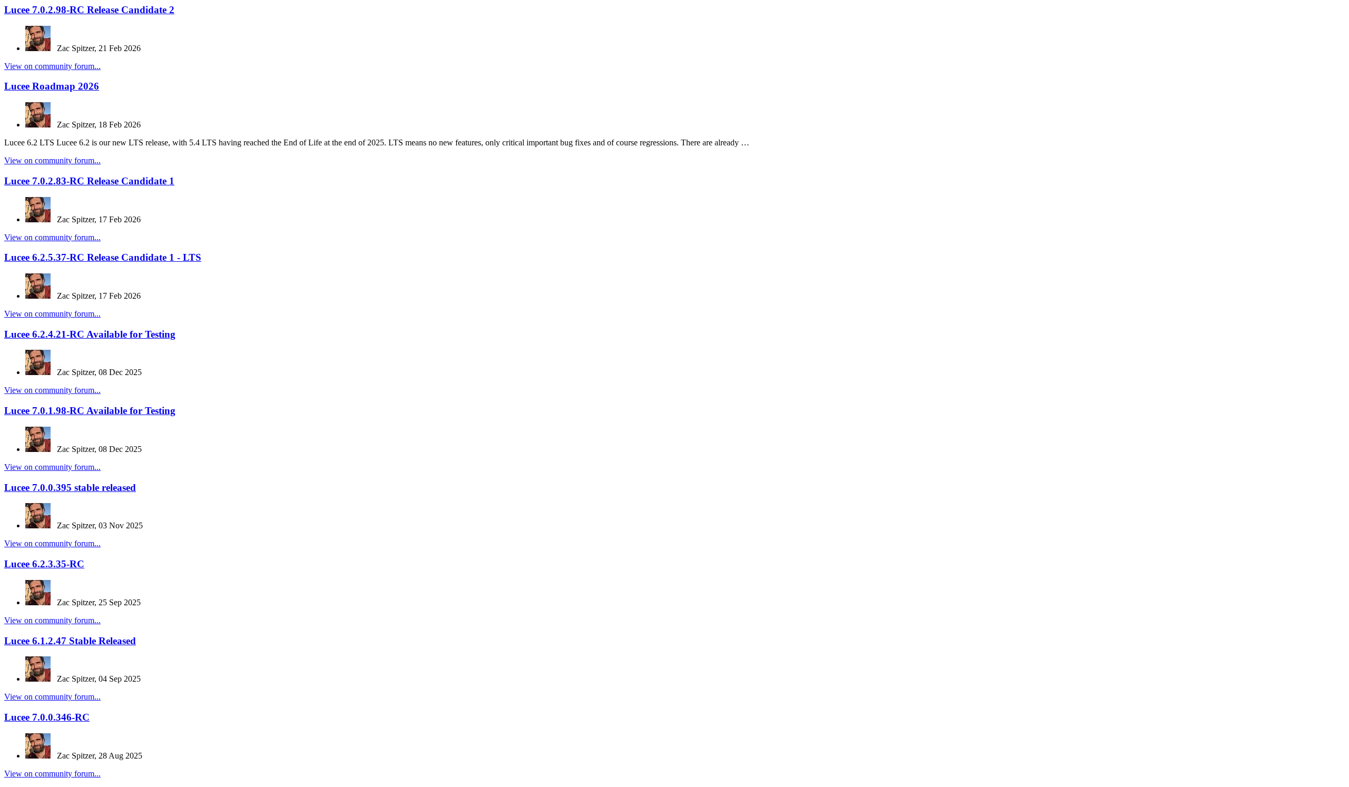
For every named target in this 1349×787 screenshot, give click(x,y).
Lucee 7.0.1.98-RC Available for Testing (89, 410)
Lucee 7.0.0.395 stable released (70, 487)
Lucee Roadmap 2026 (51, 86)
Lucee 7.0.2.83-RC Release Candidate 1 (89, 180)
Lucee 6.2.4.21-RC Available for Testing (89, 334)
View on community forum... (52, 66)
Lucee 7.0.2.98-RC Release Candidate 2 (89, 9)
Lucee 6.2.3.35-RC (44, 563)
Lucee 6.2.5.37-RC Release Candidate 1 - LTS (102, 257)
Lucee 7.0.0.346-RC (47, 717)
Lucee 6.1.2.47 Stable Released (70, 640)
